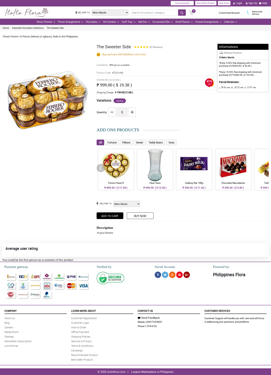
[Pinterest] (179, 275)
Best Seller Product (206, 3)
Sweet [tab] (139, 142)
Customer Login (80, 322)
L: (224, 87)
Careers (8, 327)
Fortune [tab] (112, 142)
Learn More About (83, 310)
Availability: (113, 65)
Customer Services (217, 310)
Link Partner (11, 346)
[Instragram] (172, 275)
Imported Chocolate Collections (28, 27)
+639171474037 (153, 322)
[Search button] (182, 12)
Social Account (165, 267)
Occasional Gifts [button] (161, 21)
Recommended (182, 3)
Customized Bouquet (229, 12)
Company (10, 310)
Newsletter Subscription (18, 341)
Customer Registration (84, 318)
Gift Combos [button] (109, 21)
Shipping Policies (80, 336)
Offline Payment (80, 332)
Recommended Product (84, 355)
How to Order (78, 327)
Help (264, 3)
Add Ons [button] (142, 21)
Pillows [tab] (126, 142)
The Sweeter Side (55, 27)
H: (250, 87)
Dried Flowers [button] (183, 21)
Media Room (11, 332)
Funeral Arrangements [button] (206, 21)
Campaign (77, 350)
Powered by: (221, 267)
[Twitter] (165, 275)
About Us (9, 318)
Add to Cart (110, 216)
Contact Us (145, 310)
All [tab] (100, 142)
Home (6, 27)
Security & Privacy (81, 341)
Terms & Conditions (82, 346)
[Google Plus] (186, 275)
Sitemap (9, 336)
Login (239, 3)
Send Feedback (150, 318)
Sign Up (253, 3)
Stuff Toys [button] (127, 21)
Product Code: (110, 72)
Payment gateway (16, 267)
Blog (7, 322)
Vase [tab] (171, 142)
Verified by (104, 267)
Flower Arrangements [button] (69, 21)
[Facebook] (158, 275)
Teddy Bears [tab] (156, 142)
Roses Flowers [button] (44, 21)
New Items (224, 3)
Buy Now (140, 216)
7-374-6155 (151, 326)
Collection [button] (229, 21)
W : (237, 87)
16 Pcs (119, 100)
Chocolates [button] (92, 21)
